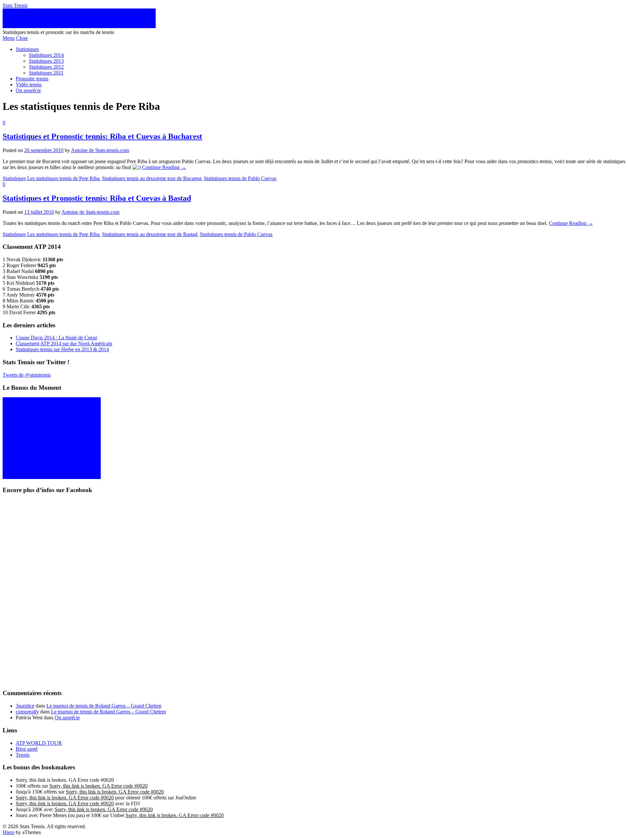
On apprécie (28, 90)
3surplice (25, 706)
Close (22, 38)
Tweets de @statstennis (27, 375)
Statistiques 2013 (46, 61)
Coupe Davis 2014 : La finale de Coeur (56, 337)
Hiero (8, 832)
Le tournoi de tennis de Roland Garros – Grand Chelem (103, 706)
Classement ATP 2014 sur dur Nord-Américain (64, 343)
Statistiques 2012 (46, 67)
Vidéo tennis (29, 84)
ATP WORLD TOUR (39, 743)
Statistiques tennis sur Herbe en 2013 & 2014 (62, 349)
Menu (9, 38)
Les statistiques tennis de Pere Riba (63, 178)
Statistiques (27, 49)
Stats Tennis (15, 5)
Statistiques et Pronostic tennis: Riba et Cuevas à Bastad (97, 198)
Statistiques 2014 (46, 55)
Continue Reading (164, 167)
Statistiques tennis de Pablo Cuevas (240, 178)
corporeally (27, 711)
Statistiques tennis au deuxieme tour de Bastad (149, 234)
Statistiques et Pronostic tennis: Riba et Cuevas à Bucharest (102, 136)
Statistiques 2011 (46, 73)
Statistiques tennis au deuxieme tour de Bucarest (151, 178)
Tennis (22, 755)
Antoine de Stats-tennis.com (100, 150)
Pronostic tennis (32, 78)
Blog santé (27, 749)
